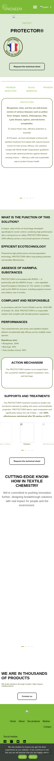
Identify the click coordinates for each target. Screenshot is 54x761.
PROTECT (27, 23)
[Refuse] (47, 752)
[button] (44, 198)
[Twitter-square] (18, 741)
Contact (47, 727)
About (22, 721)
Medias (46, 721)
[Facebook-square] (5, 741)
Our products (33, 721)
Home (13, 721)
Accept (22, 757)
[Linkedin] (24, 741)
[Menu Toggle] (35, 7)
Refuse (33, 757)
